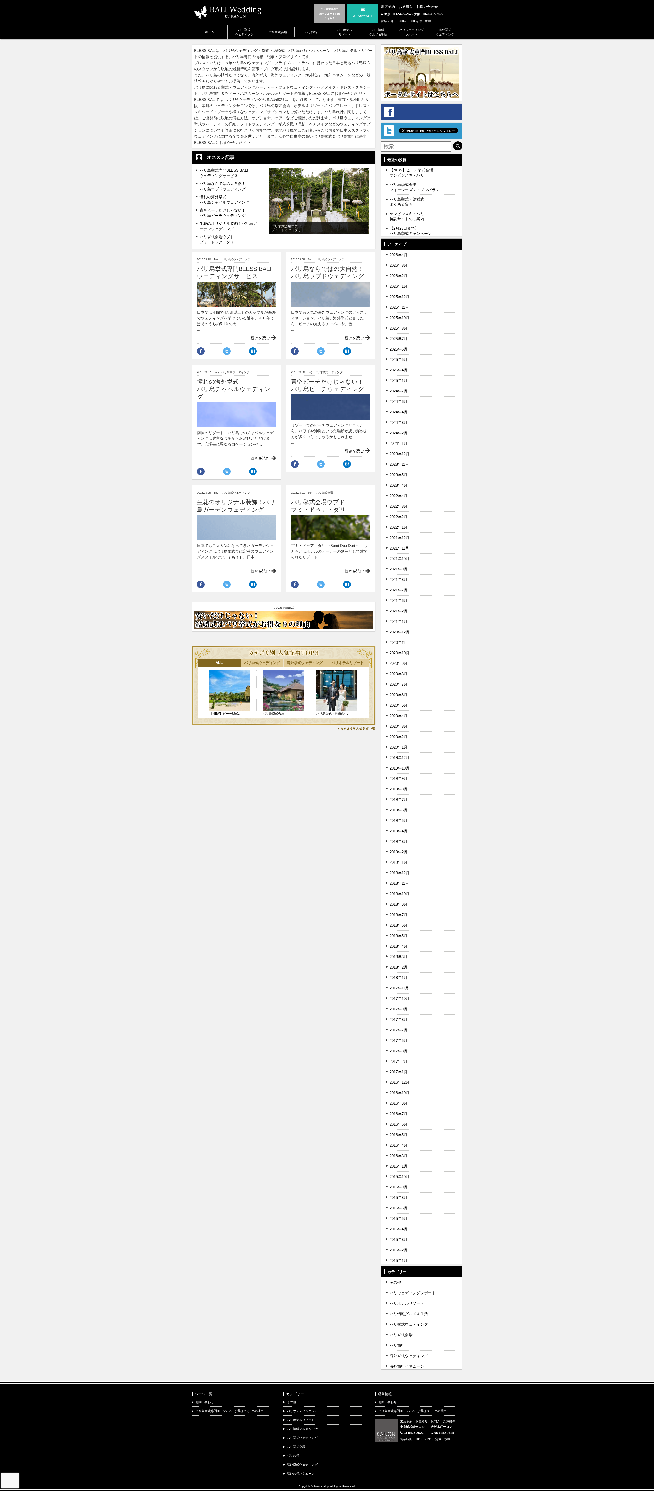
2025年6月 (398, 349)
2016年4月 (398, 1145)
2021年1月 (398, 621)
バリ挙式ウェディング (244, 32)
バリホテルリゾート (344, 32)
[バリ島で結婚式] (283, 625)
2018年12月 (400, 873)
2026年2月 (398, 276)
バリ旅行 (311, 32)
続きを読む (260, 338)
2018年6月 (398, 925)
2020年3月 (398, 726)
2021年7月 (398, 590)
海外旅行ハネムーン (407, 1366)
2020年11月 (399, 642)
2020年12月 (400, 632)
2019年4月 (398, 831)
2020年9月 (398, 663)
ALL (219, 663)
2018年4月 (398, 946)
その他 (395, 1282)
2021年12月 (400, 537)
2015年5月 (398, 1218)
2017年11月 (399, 988)
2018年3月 (398, 956)
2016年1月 (398, 1166)
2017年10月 (400, 998)
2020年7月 (398, 684)
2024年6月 (398, 401)
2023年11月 (399, 464)
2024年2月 (398, 433)
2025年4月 (398, 370)
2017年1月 (398, 1072)
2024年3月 (398, 422)
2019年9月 (398, 778)
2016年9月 (398, 1103)
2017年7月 (398, 1030)
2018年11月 (399, 883)
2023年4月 (398, 485)
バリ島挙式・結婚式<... (332, 713)
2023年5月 (398, 475)
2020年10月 (400, 653)
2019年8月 (398, 789)
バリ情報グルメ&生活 (378, 32)
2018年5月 (398, 936)
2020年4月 (398, 716)
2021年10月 (400, 558)
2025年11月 (399, 307)
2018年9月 (398, 904)
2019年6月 (398, 810)
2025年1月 (398, 380)
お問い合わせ (204, 1402)
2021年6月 (398, 600)
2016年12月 (400, 1082)
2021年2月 (398, 611)
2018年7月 (398, 915)
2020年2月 (398, 737)
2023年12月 (400, 454)
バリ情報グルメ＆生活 (409, 1314)
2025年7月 (398, 338)
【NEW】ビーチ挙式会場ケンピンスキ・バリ (411, 172)
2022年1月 (398, 527)
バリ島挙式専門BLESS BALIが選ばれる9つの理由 (229, 1411)
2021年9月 (398, 569)
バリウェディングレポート (411, 32)
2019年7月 (398, 799)
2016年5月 (398, 1135)
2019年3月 (398, 841)
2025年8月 (398, 328)
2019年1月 (398, 862)
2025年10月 (400, 318)
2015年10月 (400, 1176)
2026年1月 (398, 286)
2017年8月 (398, 1019)
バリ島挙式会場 (273, 713)
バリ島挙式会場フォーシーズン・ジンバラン (414, 187)
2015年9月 (398, 1187)
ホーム (209, 32)
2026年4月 (398, 255)
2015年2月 (398, 1250)
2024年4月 (398, 412)
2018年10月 (400, 894)
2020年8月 (398, 674)
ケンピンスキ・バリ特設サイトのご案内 (407, 216)
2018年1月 (398, 977)
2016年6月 (398, 1124)
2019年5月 (398, 820)
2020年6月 (398, 695)
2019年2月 (398, 852)
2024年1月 (398, 443)
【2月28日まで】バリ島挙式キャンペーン (411, 231)
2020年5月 (398, 705)
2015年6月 (398, 1208)
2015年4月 (398, 1229)
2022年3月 (398, 506)
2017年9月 (398, 1009)
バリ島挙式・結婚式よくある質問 (407, 201)
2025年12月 (400, 297)
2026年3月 (398, 265)
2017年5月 (398, 1040)
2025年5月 (398, 359)
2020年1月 (398, 747)
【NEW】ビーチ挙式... (224, 713)
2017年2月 (398, 1061)
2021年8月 (398, 579)
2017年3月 (398, 1051)
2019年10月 (400, 768)
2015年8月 (398, 1197)
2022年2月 (398, 517)
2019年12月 (400, 757)
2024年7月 (398, 391)
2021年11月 (399, 548)
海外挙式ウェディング (445, 32)
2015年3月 (398, 1239)
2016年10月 (400, 1093)
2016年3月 (398, 1155)
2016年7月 (398, 1114)
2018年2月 (398, 967)
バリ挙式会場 (277, 32)
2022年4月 (398, 496)
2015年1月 (398, 1260)
